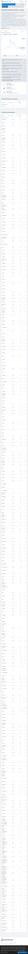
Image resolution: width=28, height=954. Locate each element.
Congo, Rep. (4, 263)
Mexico (3, 525)
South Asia (4, 902)
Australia (3, 151)
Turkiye (3, 752)
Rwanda (3, 637)
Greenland (4, 365)
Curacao (3, 279)
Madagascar (4, 496)
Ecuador (3, 301)
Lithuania (3, 487)
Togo (3, 739)
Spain (3, 691)
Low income (4, 920)
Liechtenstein (4, 483)
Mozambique (4, 547)
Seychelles (3, 659)
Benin (3, 183)
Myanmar (3, 551)
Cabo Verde (4, 221)
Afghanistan (4, 119)
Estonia (3, 317)
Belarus (3, 173)
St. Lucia (3, 701)
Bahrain (3, 164)
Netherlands (4, 563)
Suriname (3, 714)
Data (10, 1)
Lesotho (3, 474)
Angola (3, 135)
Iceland (3, 400)
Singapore (3, 666)
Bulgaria (3, 212)
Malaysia (3, 503)
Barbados (3, 170)
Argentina (3, 141)
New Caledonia (4, 567)
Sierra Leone (4, 662)
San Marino (4, 643)
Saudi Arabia (4, 650)
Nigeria (3, 579)
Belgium (3, 177)
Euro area (3, 835)
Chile (3, 247)
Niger (3, 576)
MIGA (11, 943)
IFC (7, 943)
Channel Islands (4, 244)
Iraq (2, 413)
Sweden (3, 717)
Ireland (3, 416)
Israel (3, 423)
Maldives (3, 506)
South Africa (4, 685)
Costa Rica (3, 266)
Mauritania (4, 519)
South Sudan (4, 688)
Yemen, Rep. (4, 803)
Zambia (3, 807)
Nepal (3, 560)
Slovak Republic (4, 672)
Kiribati (3, 445)
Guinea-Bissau (4, 381)
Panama (3, 602)
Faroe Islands (4, 327)
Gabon (3, 343)
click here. (6, 952)
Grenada (3, 368)
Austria (3, 154)
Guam (3, 372)
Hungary (3, 397)
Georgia (3, 349)
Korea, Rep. (4, 451)
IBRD (2, 943)
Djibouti (3, 292)
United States (4, 778)
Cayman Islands (4, 234)
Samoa (3, 640)
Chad (3, 241)
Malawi (3, 499)
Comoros (3, 256)
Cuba (3, 276)
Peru (3, 611)
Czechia (3, 285)
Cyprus (3, 282)
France (3, 336)
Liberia (3, 477)
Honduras (3, 391)
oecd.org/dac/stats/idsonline (6, 15)
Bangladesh (4, 167)
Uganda (3, 765)
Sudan (3, 711)
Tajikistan (3, 727)
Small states (4, 898)
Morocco (3, 544)
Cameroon (4, 228)
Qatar (3, 627)
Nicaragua (3, 573)
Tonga (3, 743)
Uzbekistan (4, 784)
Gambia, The (4, 346)
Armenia (3, 145)
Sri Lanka (3, 106)
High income (4, 914)
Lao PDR (3, 464)
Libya (3, 480)
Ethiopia (3, 324)
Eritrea (3, 314)
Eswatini (3, 320)
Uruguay (3, 781)
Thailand (3, 733)
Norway (3, 589)
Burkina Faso (4, 215)
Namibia (3, 554)
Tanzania (3, 730)
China (3, 250)
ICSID (14, 943)
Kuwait (3, 458)
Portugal (3, 621)
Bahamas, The (4, 161)
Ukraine (3, 768)
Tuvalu (3, 762)
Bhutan (3, 189)
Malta (3, 512)
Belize (3, 180)
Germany (3, 352)
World (3, 813)
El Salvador (4, 308)
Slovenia (3, 675)
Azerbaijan (4, 157)
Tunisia (3, 749)
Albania (3, 122)
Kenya (3, 442)
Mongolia (3, 538)
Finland (3, 333)
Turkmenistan (4, 755)
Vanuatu (3, 787)
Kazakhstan (4, 439)
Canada (3, 231)
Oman (3, 592)
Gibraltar (3, 359)
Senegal (3, 653)
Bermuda (3, 186)
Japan (3, 432)
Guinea (3, 378)
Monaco (3, 535)
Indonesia (3, 407)
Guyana (3, 384)
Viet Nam (3, 794)
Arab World (4, 816)
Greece (3, 362)
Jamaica (3, 429)
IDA (5, 943)
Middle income (4, 927)
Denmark (3, 288)
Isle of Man (4, 420)
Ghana (3, 356)
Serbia (3, 656)
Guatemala (4, 375)
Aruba (3, 148)
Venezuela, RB (4, 791)
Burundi (3, 218)
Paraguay (3, 608)
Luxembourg (4, 490)
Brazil (3, 202)
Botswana (3, 199)
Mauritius (3, 522)
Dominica (3, 295)
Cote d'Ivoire (4, 269)
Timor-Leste (4, 736)
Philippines (4, 615)
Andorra (3, 132)
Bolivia (3, 193)
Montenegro (4, 541)
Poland (3, 618)
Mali (2, 509)
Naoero (3, 557)
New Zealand (4, 570)
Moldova (3, 531)
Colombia (3, 253)
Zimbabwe (4, 810)
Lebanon (3, 471)
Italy (2, 426)
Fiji (2, 330)
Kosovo (3, 455)
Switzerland (4, 720)
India (3, 404)
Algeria (3, 125)
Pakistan (3, 595)
